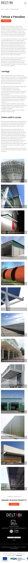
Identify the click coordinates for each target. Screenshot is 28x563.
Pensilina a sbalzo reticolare (8, 488)
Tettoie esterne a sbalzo (7, 463)
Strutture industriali (21, 314)
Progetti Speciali (22, 291)
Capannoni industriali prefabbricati (19, 162)
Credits (14, 540)
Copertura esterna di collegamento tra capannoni (13, 180)
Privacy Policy (11, 537)
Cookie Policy (17, 537)
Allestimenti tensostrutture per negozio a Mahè (12, 360)
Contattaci (14, 504)
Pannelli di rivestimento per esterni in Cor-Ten (12, 283)
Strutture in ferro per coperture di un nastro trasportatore (14, 335)
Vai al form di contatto (14, 526)
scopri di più (19, 555)
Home (2, 9)
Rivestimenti (23, 240)
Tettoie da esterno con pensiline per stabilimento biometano (14, 437)
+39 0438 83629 (14, 525)
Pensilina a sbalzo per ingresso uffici (10, 206)
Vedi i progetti (6, 20)
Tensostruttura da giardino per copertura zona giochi (14, 309)
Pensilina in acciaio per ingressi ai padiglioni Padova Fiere (14, 386)
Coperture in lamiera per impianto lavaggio (11, 411)
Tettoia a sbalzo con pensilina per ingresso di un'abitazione (14, 232)
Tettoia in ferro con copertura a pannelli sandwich (13, 258)
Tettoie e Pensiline (14, 9)
